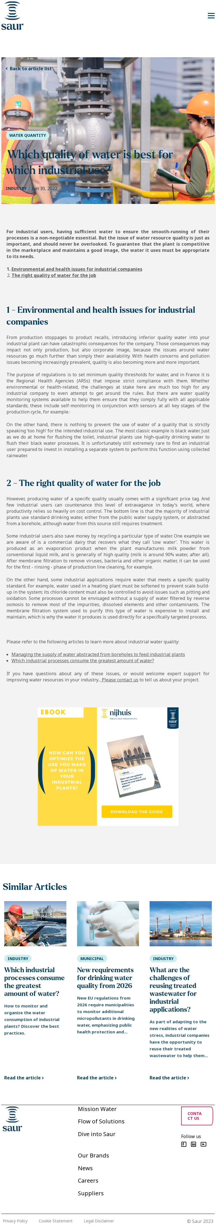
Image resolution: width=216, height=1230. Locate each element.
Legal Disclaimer (99, 1221)
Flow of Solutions (101, 1121)
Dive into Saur (97, 1134)
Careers (88, 1180)
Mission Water (97, 1108)
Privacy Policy (15, 1221)
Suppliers (91, 1193)
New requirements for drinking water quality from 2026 (105, 978)
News (85, 1168)
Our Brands (93, 1155)
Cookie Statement (56, 1221)
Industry (16, 188)
